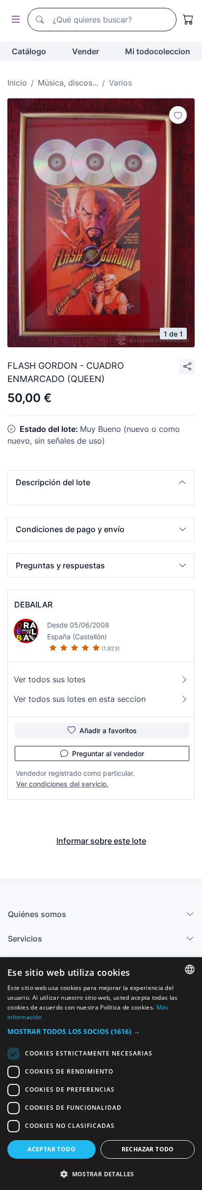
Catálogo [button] (29, 51)
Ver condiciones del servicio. (62, 784)
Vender (85, 51)
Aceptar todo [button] (51, 1149)
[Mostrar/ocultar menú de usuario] (13, 19)
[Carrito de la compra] (188, 19)
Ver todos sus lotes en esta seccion (80, 699)
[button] (101, 482)
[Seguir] (178, 115)
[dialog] (101, 1073)
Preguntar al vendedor (108, 753)
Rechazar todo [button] (148, 1149)
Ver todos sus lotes (49, 679)
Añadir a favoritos (108, 730)
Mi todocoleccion (157, 51)
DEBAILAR (33, 604)
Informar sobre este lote (101, 841)
